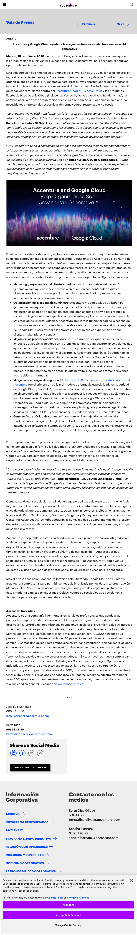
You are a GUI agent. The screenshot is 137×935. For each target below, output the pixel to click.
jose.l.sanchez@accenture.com (27, 715)
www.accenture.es (70, 684)
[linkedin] (13, 755)
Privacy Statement (78, 897)
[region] (68, 905)
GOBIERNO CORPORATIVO (25, 863)
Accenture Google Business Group (78, 91)
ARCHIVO (13, 814)
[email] (31, 755)
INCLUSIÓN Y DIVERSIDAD (25, 855)
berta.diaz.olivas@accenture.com (29, 734)
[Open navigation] (4, 4)
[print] (40, 755)
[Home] (68, 4)
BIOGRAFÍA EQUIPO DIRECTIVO (28, 838)
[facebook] (22, 755)
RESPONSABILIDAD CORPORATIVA (31, 871)
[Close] (131, 880)
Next (120, 24)
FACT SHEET (14, 830)
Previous (88, 24)
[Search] (131, 4)
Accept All (68, 904)
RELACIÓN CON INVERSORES (27, 846)
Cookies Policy (55, 897)
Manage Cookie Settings (68, 924)
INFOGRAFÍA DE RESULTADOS (27, 822)
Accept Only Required (68, 914)
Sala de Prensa (20, 22)
